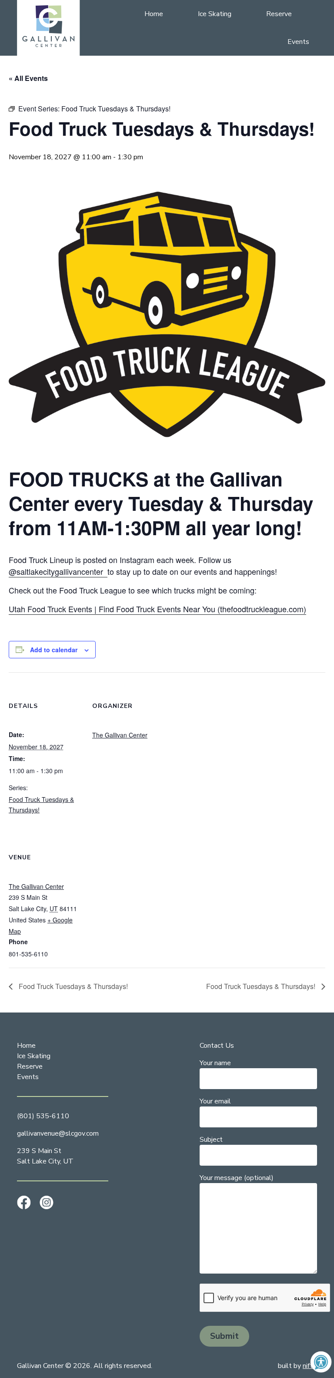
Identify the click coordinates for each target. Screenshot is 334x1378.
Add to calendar (53, 649)
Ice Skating (214, 14)
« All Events (28, 78)
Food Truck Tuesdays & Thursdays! (72, 986)
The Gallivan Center (119, 735)
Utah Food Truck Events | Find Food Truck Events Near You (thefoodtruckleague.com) (157, 608)
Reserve (279, 14)
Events (298, 42)
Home (153, 14)
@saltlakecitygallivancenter (58, 571)
